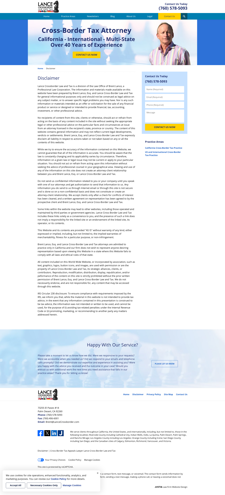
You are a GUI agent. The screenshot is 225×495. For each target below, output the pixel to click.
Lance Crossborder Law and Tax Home (48, 6)
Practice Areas (68, 16)
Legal (149, 16)
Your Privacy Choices (55, 459)
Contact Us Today (156, 76)
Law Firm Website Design (171, 486)
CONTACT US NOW (164, 127)
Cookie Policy (74, 459)
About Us (131, 16)
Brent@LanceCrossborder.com (62, 421)
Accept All (15, 485)
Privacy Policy (154, 394)
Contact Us (169, 16)
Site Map (168, 394)
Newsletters (93, 16)
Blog (112, 16)
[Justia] (61, 433)
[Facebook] (41, 433)
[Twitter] (47, 433)
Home (46, 16)
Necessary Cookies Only (44, 485)
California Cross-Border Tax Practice (163, 147)
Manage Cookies (92, 459)
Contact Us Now (86, 54)
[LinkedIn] (54, 433)
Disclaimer (137, 394)
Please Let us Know (164, 363)
